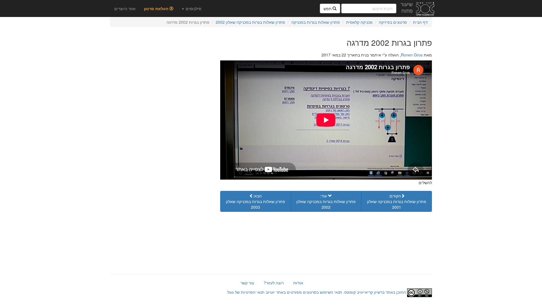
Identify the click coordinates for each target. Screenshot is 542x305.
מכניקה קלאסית (359, 22)
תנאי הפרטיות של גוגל (246, 292)
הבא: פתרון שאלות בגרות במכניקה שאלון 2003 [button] (255, 201)
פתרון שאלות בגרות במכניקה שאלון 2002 (250, 22)
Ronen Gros (412, 55)
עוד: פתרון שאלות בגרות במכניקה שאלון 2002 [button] (326, 201)
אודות (298, 283)
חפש (328, 8)
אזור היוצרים (125, 8)
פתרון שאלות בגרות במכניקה (315, 22)
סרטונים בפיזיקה (393, 22)
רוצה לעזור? (274, 283)
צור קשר (247, 283)
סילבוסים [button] (193, 8)
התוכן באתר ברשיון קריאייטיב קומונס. (374, 292)
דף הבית (420, 22)
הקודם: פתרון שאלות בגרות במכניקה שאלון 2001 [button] (396, 201)
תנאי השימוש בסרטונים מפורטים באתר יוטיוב (303, 292)
